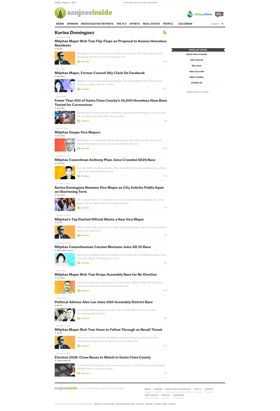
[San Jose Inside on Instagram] (223, 3)
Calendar (185, 23)
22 (166, 61)
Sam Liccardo (196, 71)
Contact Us (140, 404)
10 (166, 290)
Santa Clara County (196, 54)
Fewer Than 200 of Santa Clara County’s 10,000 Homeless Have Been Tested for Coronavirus (111, 102)
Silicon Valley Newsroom (65, 250)
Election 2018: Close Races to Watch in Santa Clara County (103, 357)
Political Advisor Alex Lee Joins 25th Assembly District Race (104, 302)
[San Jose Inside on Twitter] (215, 3)
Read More (85, 61)
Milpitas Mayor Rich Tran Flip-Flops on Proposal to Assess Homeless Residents (111, 43)
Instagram (171, 404)
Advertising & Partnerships (125, 404)
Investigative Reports (97, 23)
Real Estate (151, 23)
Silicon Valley (197, 77)
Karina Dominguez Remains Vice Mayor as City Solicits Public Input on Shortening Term (109, 189)
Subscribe (149, 404)
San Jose (196, 65)
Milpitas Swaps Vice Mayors (77, 132)
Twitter (164, 404)
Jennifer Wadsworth (63, 360)
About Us (97, 404)
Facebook (157, 404)
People (168, 23)
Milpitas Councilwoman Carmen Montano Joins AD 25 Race (103, 247)
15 (166, 345)
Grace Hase (61, 76)
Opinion (72, 23)
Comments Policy (108, 404)
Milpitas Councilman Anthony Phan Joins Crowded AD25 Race (105, 160)
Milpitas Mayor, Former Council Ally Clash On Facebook (100, 73)
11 (166, 89)
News (60, 23)
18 (166, 148)
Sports (135, 23)
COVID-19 (196, 82)
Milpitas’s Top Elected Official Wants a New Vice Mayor (99, 219)
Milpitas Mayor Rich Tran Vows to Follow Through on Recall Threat (108, 329)
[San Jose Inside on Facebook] (219, 3)
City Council (196, 59)
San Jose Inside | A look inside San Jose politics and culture (89, 388)
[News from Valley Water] (205, 13)
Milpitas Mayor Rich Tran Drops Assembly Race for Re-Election (106, 274)
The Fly (121, 23)
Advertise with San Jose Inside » (198, 92)
